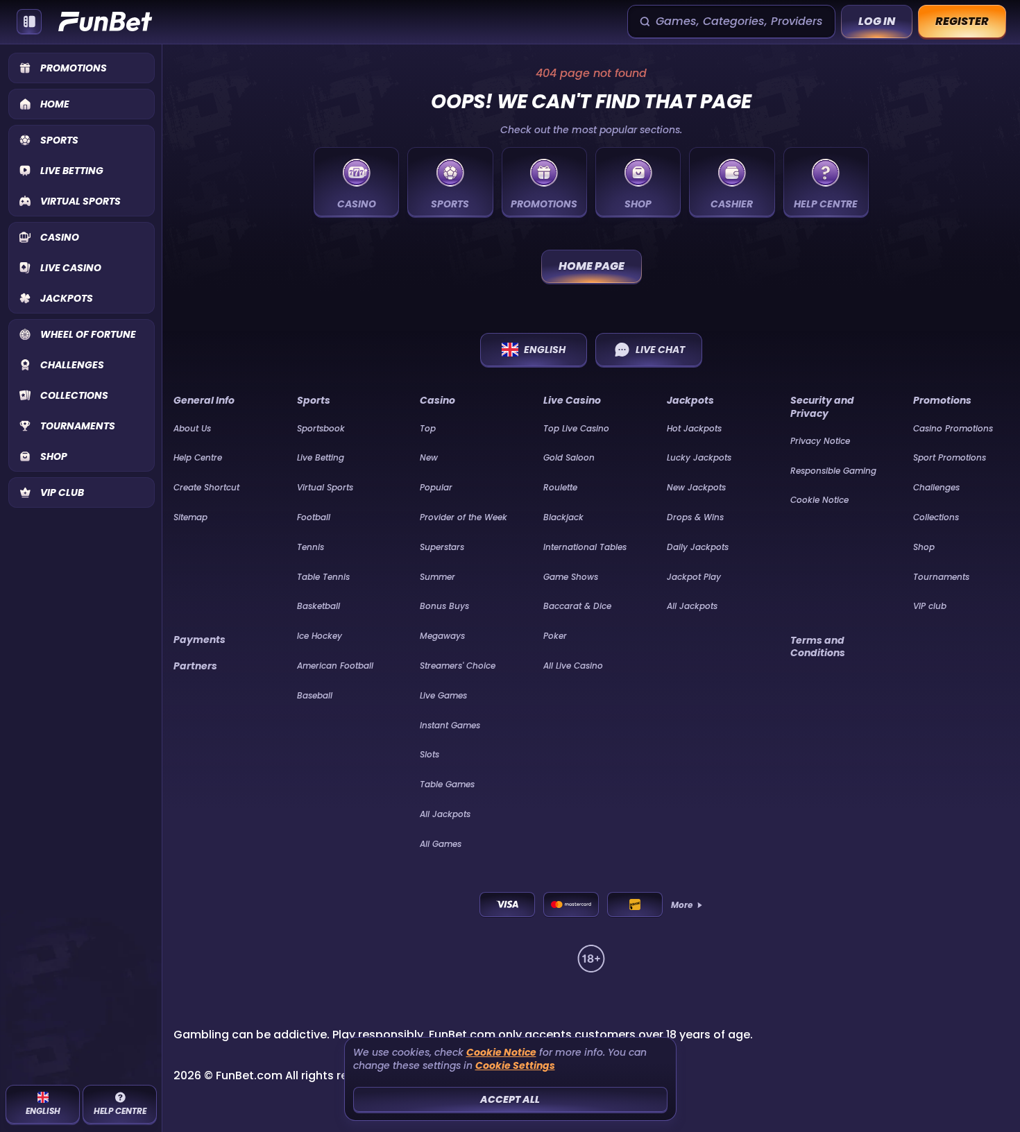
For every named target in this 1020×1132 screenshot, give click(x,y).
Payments (199, 639)
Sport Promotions (949, 457)
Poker (555, 636)
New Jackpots (696, 487)
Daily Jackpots (698, 547)
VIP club (929, 606)
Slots (429, 754)
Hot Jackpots (694, 428)
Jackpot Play (694, 577)
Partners (195, 666)
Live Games (443, 695)
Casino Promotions (953, 428)
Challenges (936, 487)
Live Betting (320, 457)
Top (428, 428)
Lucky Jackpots (699, 457)
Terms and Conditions (817, 646)
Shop (924, 547)
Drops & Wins (695, 517)
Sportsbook (321, 428)
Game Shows (570, 577)
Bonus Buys (444, 606)
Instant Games (450, 725)
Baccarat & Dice (577, 606)
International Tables (585, 547)
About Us (192, 428)
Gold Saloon (569, 457)
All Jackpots (445, 814)
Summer (437, 577)
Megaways (442, 636)
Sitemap (190, 517)
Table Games (447, 784)
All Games (440, 844)
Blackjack (563, 517)
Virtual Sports (325, 487)
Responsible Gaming (833, 471)
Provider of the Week (463, 517)
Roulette (560, 487)
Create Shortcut (206, 487)
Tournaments (941, 577)
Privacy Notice (820, 441)
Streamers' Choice (457, 665)
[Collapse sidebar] (29, 21)
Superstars (442, 547)
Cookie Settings (515, 1065)
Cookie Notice (819, 500)
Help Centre (197, 457)
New (429, 457)
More (681, 905)
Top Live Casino (576, 428)
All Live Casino (573, 665)
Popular (436, 487)
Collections (936, 517)
